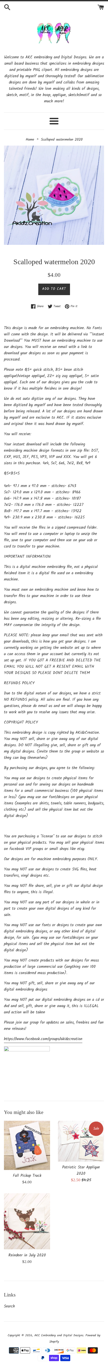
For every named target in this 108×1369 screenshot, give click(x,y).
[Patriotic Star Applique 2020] (81, 1141)
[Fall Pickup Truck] (27, 1145)
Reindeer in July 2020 (27, 1255)
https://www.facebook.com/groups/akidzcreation (43, 1039)
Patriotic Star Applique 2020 (81, 1170)
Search (9, 1306)
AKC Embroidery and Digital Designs (58, 1335)
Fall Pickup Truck (27, 1176)
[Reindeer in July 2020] (27, 1221)
